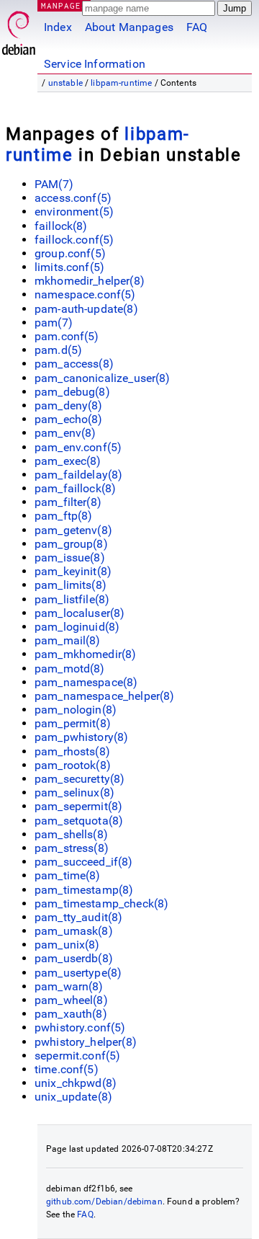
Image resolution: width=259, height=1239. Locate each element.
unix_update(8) (73, 1096)
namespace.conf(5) (85, 294)
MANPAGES (64, 5)
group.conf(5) (70, 253)
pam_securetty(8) (79, 779)
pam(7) (54, 322)
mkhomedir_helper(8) (90, 281)
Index (58, 27)
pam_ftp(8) (64, 516)
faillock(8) (61, 226)
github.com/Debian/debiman (104, 1201)
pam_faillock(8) (75, 488)
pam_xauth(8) (71, 1014)
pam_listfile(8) (72, 599)
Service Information (94, 64)
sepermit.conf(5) (77, 1055)
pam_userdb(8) (74, 958)
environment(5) (74, 211)
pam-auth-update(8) (86, 309)
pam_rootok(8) (73, 765)
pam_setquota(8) (79, 820)
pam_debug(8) (72, 392)
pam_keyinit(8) (73, 571)
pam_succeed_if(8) (84, 862)
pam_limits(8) (70, 585)
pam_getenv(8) (73, 530)
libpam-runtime (121, 83)
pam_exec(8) (68, 461)
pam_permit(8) (73, 723)
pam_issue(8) (70, 557)
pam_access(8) (74, 363)
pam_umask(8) (74, 931)
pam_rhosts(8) (72, 751)
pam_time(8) (68, 875)
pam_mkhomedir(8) (85, 654)
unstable (65, 83)
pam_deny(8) (69, 405)
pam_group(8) (71, 544)
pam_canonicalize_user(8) (103, 378)
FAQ (196, 27)
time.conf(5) (67, 1069)
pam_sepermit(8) (78, 806)
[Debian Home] (19, 29)
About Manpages (129, 27)
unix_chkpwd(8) (76, 1083)
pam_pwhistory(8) (81, 737)
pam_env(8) (65, 433)
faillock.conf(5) (74, 240)
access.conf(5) (73, 198)
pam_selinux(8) (74, 792)
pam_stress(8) (72, 848)
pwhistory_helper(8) (86, 1042)
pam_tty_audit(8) (78, 917)
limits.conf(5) (69, 267)
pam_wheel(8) (71, 1000)
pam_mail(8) (68, 640)
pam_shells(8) (71, 834)
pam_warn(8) (69, 986)
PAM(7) (54, 184)
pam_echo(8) (69, 419)
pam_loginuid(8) (77, 627)
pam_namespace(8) (86, 682)
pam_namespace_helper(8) (104, 696)
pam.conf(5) (67, 336)
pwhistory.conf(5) (80, 1027)
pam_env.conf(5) (78, 447)
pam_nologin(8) (76, 709)
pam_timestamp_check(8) (101, 903)
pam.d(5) (58, 350)
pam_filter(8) (68, 502)
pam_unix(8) (67, 944)
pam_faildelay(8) (78, 474)
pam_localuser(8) (79, 613)
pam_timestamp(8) (84, 890)
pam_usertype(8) (78, 973)
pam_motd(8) (70, 668)
